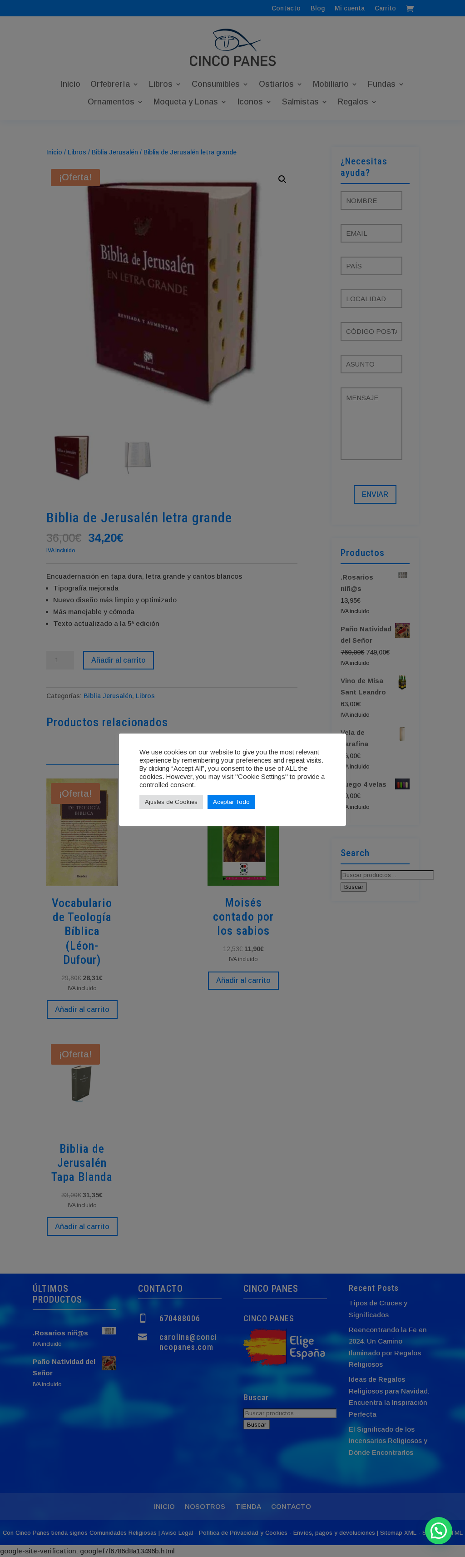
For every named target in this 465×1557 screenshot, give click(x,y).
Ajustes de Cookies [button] (171, 801)
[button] (438, 1530)
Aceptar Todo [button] (231, 801)
